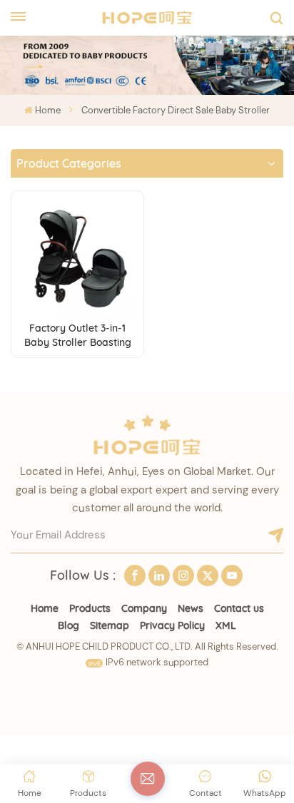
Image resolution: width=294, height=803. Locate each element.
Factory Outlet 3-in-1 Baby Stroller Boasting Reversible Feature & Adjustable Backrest (77, 335)
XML (226, 625)
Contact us (239, 608)
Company (144, 608)
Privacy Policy (172, 625)
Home (48, 110)
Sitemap (109, 625)
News (190, 608)
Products (90, 608)
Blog (68, 625)
